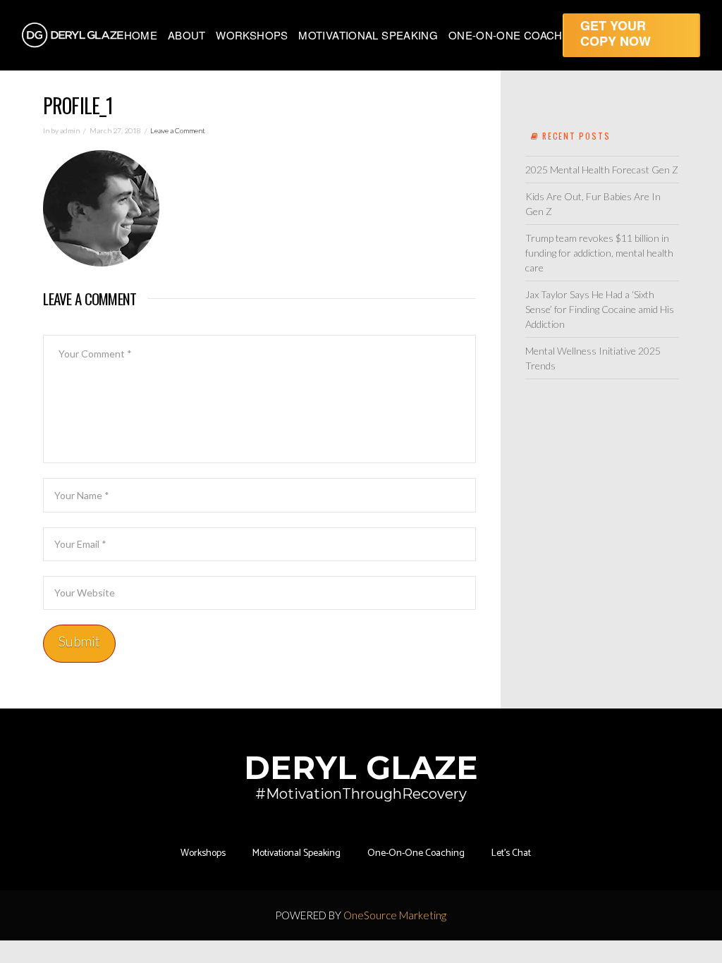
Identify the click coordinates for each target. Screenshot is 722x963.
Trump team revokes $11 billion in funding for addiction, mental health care (599, 253)
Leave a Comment (177, 130)
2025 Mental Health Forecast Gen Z (601, 170)
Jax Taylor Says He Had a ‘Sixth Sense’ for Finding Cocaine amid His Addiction (599, 309)
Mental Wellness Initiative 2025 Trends (593, 358)
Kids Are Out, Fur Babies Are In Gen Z (593, 203)
